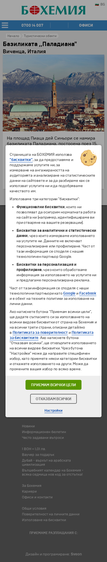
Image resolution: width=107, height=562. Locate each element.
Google (69, 293)
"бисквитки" (21, 159)
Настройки (53, 410)
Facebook (87, 293)
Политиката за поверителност (40, 332)
